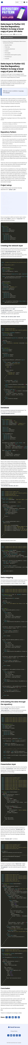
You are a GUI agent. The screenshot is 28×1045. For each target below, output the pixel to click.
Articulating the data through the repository (13, 54)
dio (16, 111)
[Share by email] (13, 1017)
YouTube (21, 91)
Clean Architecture (6, 136)
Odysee (7, 92)
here (2, 1009)
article (18, 74)
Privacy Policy (14, 1031)
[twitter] (8, 1035)
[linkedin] (14, 1035)
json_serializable (18, 115)
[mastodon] (17, 1035)
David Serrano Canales (7, 34)
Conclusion (7, 58)
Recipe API (3, 151)
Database (7, 50)
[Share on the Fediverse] (16, 1017)
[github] (20, 1035)
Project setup (7, 47)
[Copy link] (19, 1017)
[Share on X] (10, 1017)
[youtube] (11, 1035)
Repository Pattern (8, 45)
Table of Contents (8, 37)
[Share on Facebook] (7, 1017)
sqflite (21, 113)
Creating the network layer (10, 48)
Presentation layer (8, 56)
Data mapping (7, 52)
